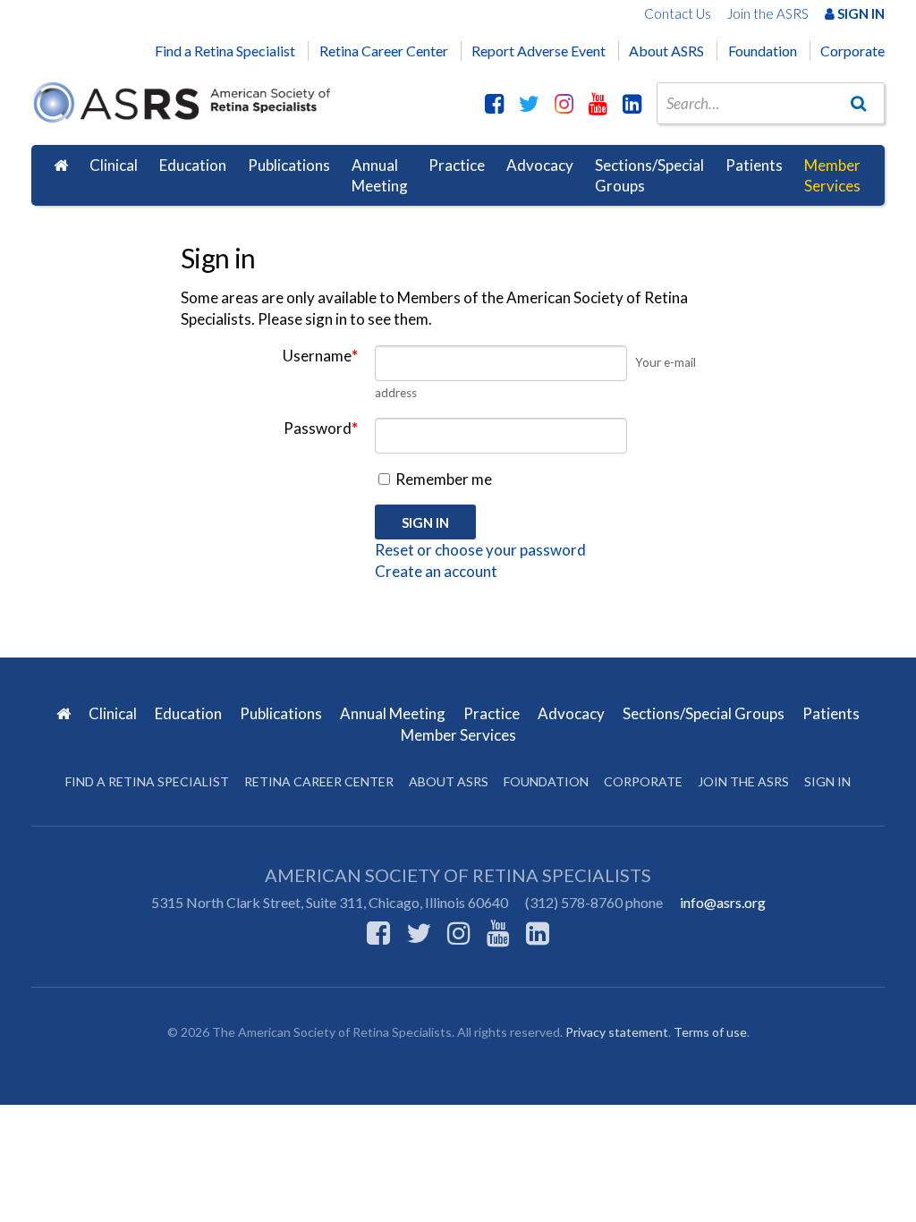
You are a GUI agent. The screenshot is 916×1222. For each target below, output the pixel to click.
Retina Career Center (383, 50)
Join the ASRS (768, 13)
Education (192, 165)
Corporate (852, 50)
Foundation (762, 50)
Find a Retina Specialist (225, 50)
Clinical (113, 165)
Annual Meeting (380, 176)
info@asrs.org (723, 902)
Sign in (827, 781)
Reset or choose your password (480, 549)
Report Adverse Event (538, 50)
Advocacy (539, 165)
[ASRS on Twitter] (529, 102)
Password (321, 428)
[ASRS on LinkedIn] (632, 102)
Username (320, 355)
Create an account (436, 571)
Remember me (442, 479)
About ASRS (666, 50)
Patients (754, 165)
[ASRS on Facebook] (494, 102)
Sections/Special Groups (649, 176)
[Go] (859, 103)
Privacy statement (616, 1032)
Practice (456, 165)
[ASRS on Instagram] (564, 102)
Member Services (832, 176)
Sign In (860, 13)
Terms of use (710, 1032)
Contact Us (677, 13)
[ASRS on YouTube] (598, 102)
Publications (289, 165)
